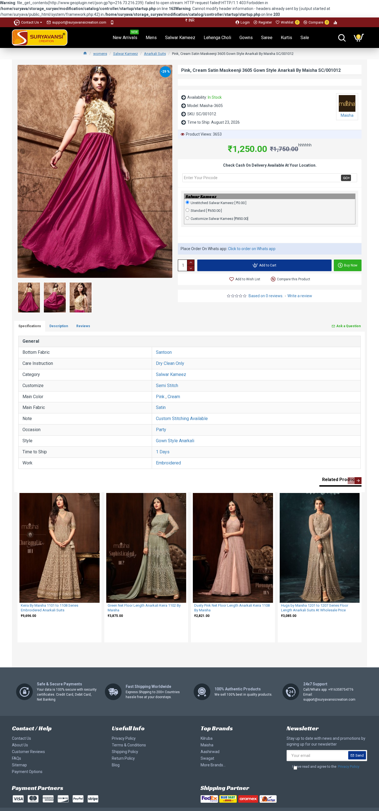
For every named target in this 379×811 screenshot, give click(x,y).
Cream (174, 396)
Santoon (164, 352)
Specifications (29, 326)
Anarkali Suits (155, 54)
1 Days (163, 451)
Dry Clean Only (170, 363)
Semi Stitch (167, 385)
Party (161, 429)
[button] (351, 480)
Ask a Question (348, 326)
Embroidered (168, 463)
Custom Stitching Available (182, 418)
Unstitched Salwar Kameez (218, 203)
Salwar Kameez (125, 54)
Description (58, 326)
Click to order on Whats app (252, 248)
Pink (160, 396)
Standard (206, 211)
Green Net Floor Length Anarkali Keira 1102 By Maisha (144, 607)
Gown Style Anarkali (175, 440)
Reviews (83, 326)
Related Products (340, 479)
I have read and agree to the (325, 766)
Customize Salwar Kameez (219, 219)
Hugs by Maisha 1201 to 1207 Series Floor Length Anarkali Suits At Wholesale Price (314, 607)
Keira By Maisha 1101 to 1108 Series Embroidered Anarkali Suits (49, 607)
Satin (161, 407)
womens (100, 54)
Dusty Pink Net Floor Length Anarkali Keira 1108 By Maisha (232, 607)
